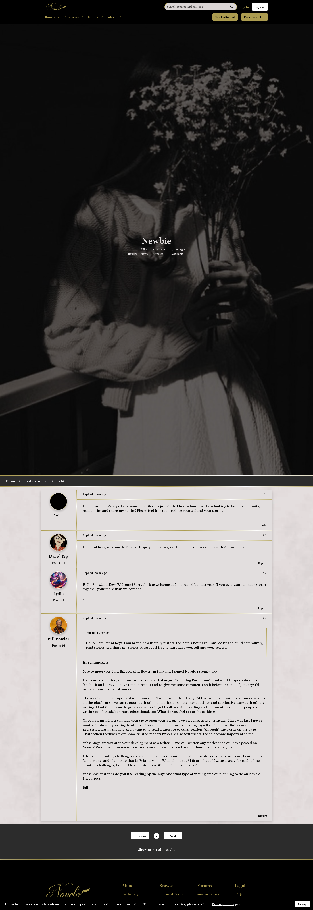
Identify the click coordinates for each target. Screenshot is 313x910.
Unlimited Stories (171, 894)
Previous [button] (140, 836)
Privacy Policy (223, 904)
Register (260, 7)
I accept (302, 904)
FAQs (238, 894)
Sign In (244, 7)
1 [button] (156, 836)
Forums (12, 481)
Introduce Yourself (36, 481)
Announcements (208, 894)
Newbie (60, 481)
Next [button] (173, 836)
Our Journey (130, 894)
